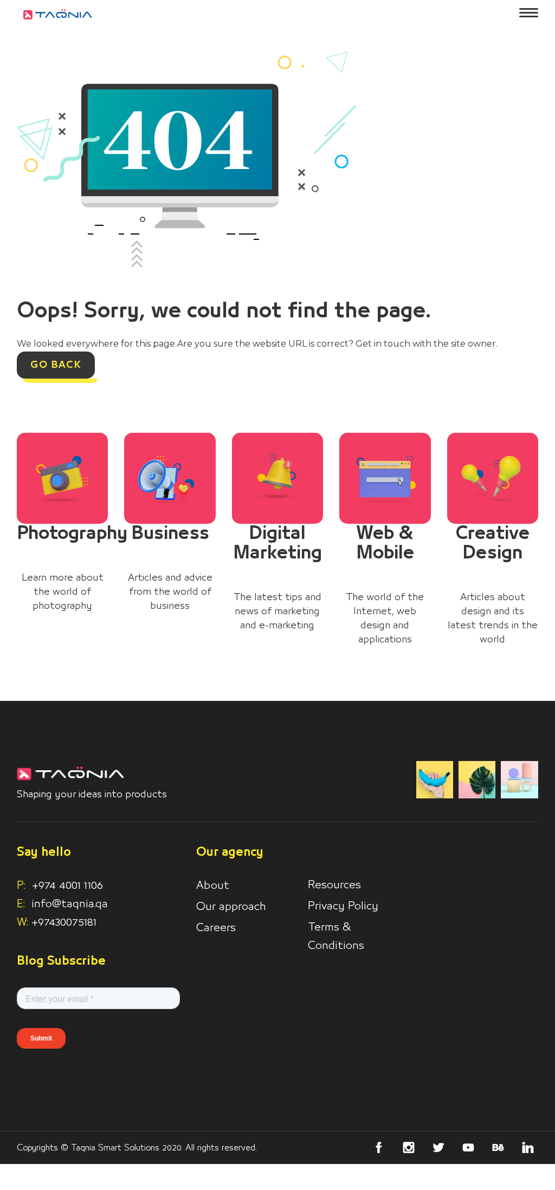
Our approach (231, 907)
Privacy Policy (343, 906)
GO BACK (55, 365)
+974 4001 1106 (60, 885)
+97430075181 (63, 922)
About (212, 885)
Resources (334, 885)
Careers (216, 928)
